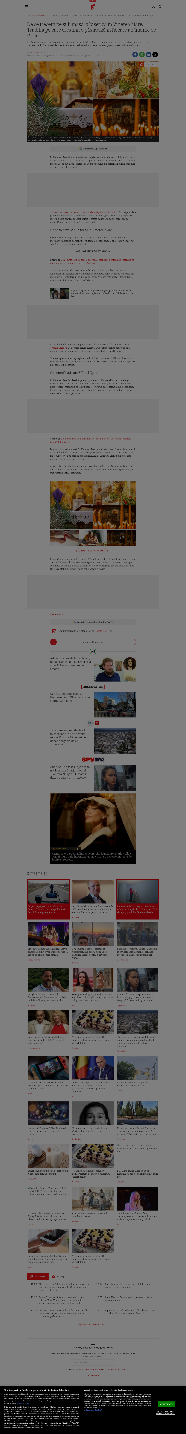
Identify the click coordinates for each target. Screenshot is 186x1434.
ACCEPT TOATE (166, 1404)
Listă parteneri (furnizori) (93, 1410)
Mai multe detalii (23, 1403)
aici (61, 1418)
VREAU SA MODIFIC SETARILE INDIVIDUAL (165, 1412)
